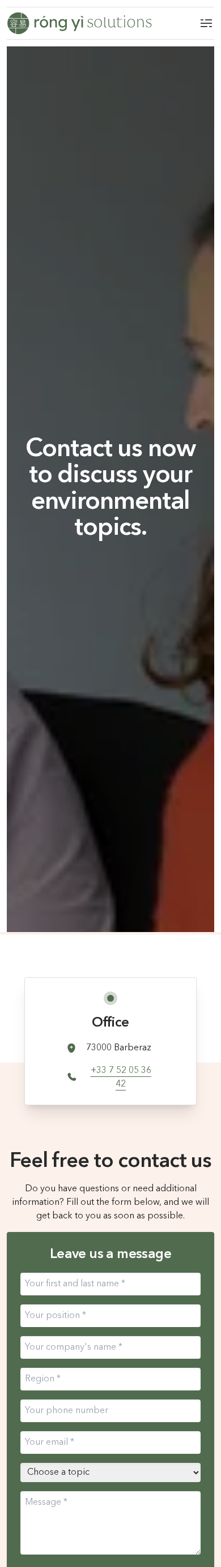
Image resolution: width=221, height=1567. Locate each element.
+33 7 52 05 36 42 (121, 1077)
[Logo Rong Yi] (79, 23)
